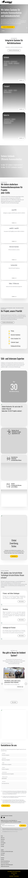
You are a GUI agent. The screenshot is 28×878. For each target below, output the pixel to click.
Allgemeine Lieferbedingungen (7, 864)
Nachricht (3, 839)
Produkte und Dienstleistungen (14, 50)
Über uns (2, 837)
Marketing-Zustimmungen (13, 831)
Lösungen (3, 853)
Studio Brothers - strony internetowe (14, 876)
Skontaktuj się (14, 556)
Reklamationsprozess (5, 866)
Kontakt (2, 844)
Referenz (2, 855)
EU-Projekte (3, 842)
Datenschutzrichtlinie (20, 828)
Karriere (2, 841)
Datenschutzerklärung (5, 861)
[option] (14, 678)
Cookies (14, 874)
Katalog (2, 846)
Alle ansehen (14, 702)
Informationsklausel (5, 862)
